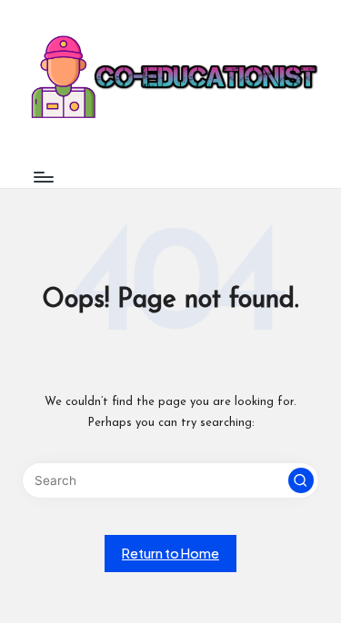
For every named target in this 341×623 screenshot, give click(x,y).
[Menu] (43, 177)
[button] (301, 480)
